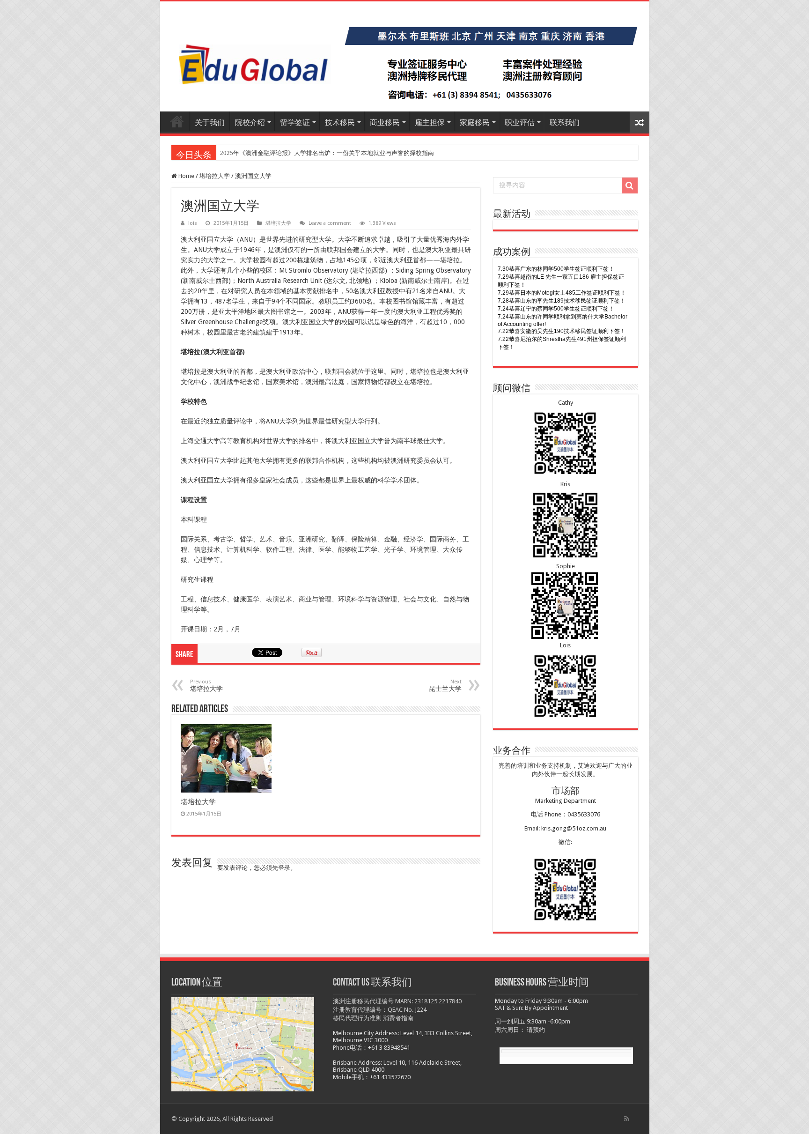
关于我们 (210, 122)
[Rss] (626, 1118)
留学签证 (295, 122)
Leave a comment (330, 223)
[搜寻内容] (630, 185)
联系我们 (565, 122)
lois (192, 223)
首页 (177, 121)
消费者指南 (398, 1018)
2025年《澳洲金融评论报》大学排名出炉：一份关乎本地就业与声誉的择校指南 (327, 152)
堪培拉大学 (214, 175)
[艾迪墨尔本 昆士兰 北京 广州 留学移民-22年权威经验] (404, 56)
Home (185, 175)
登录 (284, 867)
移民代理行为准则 (357, 1018)
